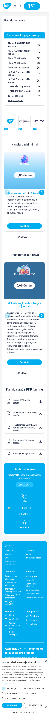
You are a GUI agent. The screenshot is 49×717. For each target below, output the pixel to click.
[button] (44, 6)
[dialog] (24, 687)
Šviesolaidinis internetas (11, 577)
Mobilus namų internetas (11, 583)
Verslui (8, 554)
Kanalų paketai (32, 593)
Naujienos (29, 550)
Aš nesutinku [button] (35, 705)
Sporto (24, 191)
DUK (7, 558)
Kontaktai (9, 611)
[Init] (7, 6)
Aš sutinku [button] (12, 705)
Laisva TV (30, 580)
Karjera (28, 554)
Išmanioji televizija (34, 576)
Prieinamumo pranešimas (10, 562)
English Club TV (24, 315)
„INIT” (8, 545)
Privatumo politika (33, 558)
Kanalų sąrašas (32, 590)
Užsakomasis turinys (35, 597)
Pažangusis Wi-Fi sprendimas (12, 596)
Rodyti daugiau (15, 100)
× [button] (46, 661)
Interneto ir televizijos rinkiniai (13, 590)
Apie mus (9, 550)
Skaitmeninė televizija (31, 585)
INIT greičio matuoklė (10, 602)
